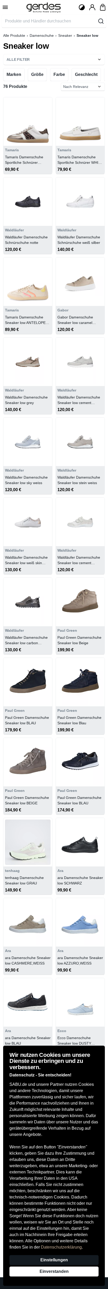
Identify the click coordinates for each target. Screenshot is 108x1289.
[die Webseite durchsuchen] (101, 21)
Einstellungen (54, 1260)
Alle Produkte (14, 35)
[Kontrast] (82, 7)
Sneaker (65, 35)
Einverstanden (54, 1271)
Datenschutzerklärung (61, 1247)
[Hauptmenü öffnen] (5, 7)
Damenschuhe (42, 35)
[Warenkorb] (103, 7)
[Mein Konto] (92, 7)
